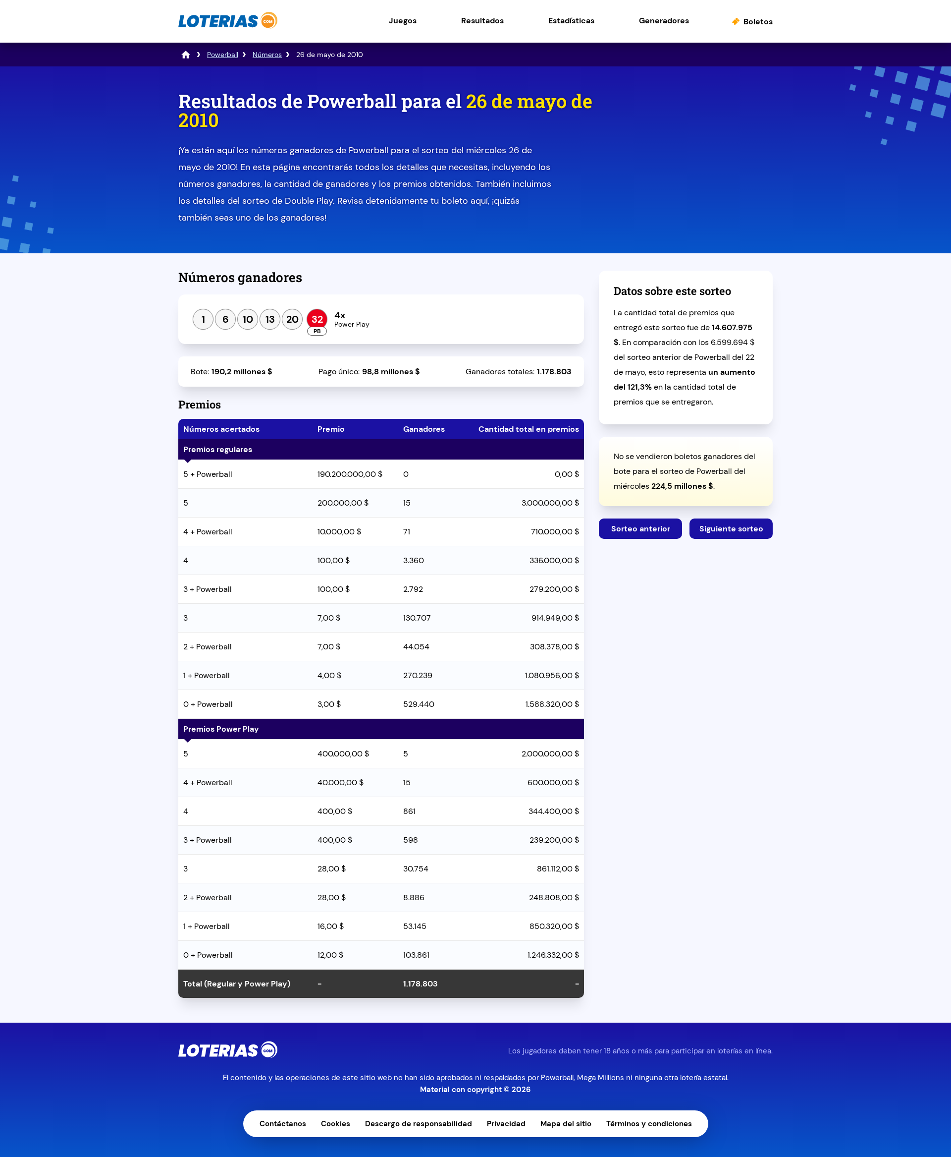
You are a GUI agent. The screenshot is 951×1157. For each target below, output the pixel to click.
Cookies (335, 1124)
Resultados (482, 20)
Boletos (758, 21)
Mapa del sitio (565, 1124)
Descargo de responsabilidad (418, 1124)
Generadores (664, 20)
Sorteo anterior (640, 528)
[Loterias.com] (227, 26)
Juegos (403, 20)
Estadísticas (571, 20)
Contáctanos (283, 1124)
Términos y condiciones (649, 1124)
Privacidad (506, 1124)
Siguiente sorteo (731, 528)
